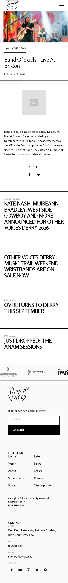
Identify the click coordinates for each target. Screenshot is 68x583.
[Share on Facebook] (29, 174)
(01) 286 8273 (15, 545)
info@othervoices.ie (20, 556)
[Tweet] (38, 174)
